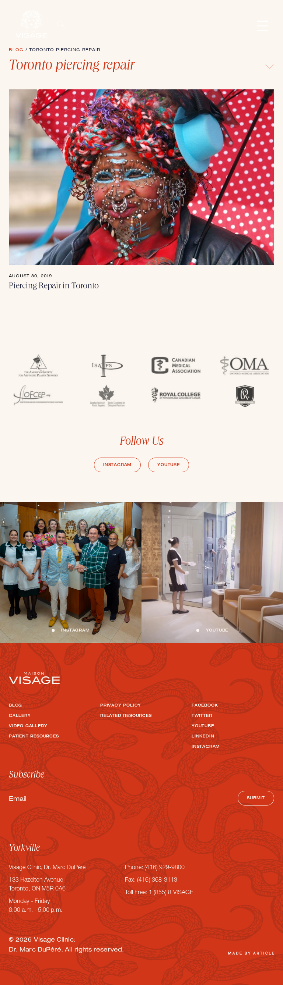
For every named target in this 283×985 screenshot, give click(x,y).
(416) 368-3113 (157, 880)
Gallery (20, 716)
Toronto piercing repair (71, 66)
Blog (15, 706)
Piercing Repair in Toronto (54, 286)
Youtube (168, 465)
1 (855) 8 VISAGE (171, 893)
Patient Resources (34, 737)
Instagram (117, 465)
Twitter (202, 716)
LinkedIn (203, 737)
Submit (256, 798)
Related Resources (126, 716)
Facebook (205, 706)
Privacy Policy (120, 706)
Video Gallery (28, 726)
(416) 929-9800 (164, 868)
